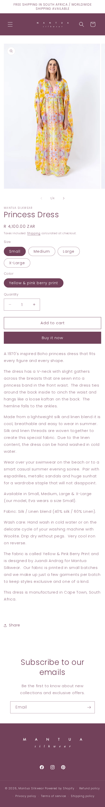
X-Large (17, 262)
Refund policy (89, 788)
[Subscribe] (89, 707)
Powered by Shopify (59, 788)
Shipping (34, 233)
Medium (42, 251)
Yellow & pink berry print (33, 283)
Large (68, 251)
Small (14, 251)
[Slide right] (63, 198)
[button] (10, 24)
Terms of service (53, 796)
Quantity (11, 294)
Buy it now (52, 337)
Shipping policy (83, 796)
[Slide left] (41, 198)
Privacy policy (25, 796)
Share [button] (14, 625)
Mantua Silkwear (31, 788)
